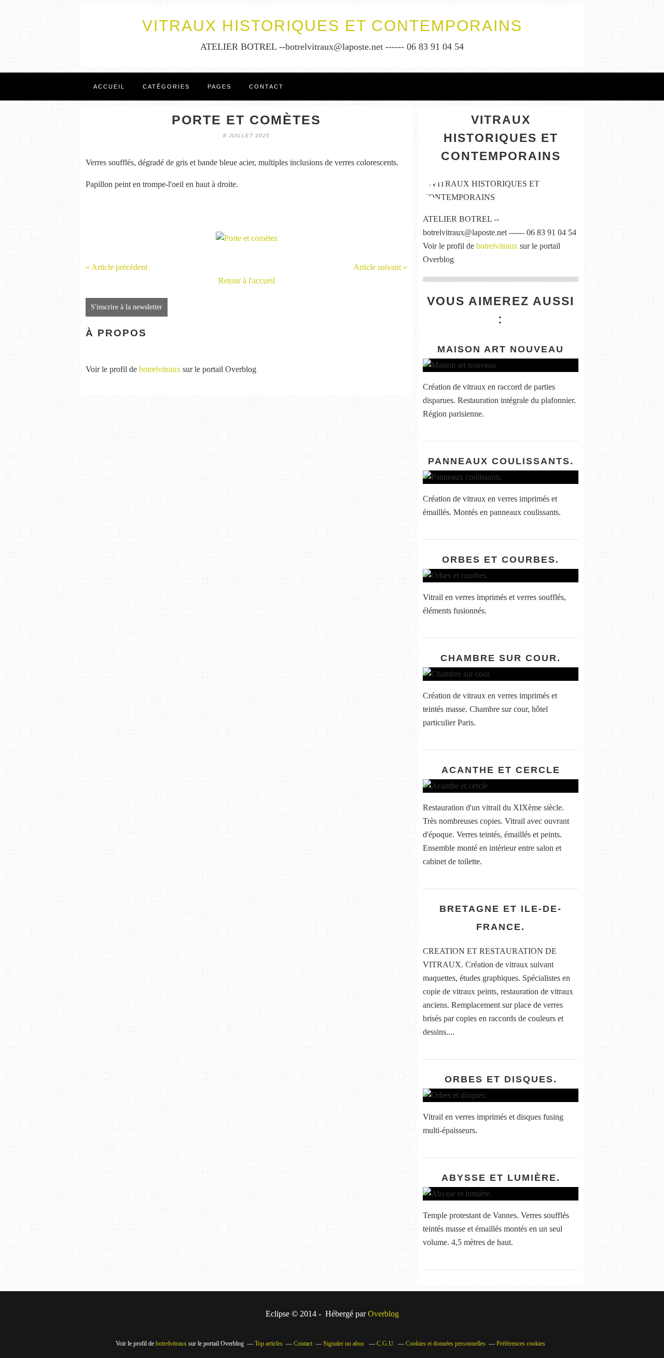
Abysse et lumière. (500, 1178)
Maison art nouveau (500, 349)
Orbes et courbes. (500, 559)
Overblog (383, 1313)
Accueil (109, 86)
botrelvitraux (160, 369)
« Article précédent (116, 267)
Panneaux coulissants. (501, 461)
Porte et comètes (246, 119)
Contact (266, 86)
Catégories (166, 86)
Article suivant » (380, 267)
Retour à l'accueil (246, 280)
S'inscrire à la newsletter (126, 307)
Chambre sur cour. (500, 658)
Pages (219, 86)
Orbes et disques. (501, 1079)
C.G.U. (386, 1343)
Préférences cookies (520, 1343)
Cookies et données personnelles (446, 1343)
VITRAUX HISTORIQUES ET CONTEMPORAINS (332, 25)
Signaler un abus (344, 1343)
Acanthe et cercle (500, 770)
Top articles (269, 1343)
